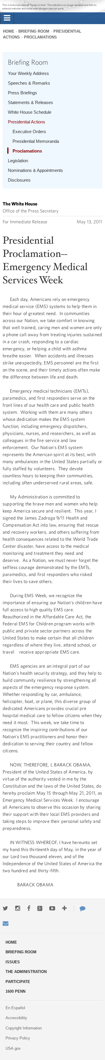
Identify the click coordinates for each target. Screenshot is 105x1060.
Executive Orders (29, 131)
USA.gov (13, 1048)
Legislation (18, 160)
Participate (18, 981)
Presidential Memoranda (36, 141)
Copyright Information (24, 1028)
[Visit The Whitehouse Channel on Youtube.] (52, 908)
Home (8, 31)
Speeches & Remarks (29, 83)
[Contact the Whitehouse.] (79, 908)
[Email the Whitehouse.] (5, 923)
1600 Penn (15, 991)
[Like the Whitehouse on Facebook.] (28, 908)
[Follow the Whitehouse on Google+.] (39, 908)
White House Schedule (29, 112)
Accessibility (16, 1018)
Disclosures (19, 179)
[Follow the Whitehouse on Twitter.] (5, 908)
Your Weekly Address (28, 73)
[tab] (7, 18)
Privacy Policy (18, 1038)
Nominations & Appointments (35, 170)
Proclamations (40, 37)
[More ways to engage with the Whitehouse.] (64, 908)
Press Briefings (22, 92)
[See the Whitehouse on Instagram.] (17, 908)
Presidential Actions (26, 121)
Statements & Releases (30, 102)
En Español (15, 1008)
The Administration (26, 971)
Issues (13, 962)
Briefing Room (33, 31)
